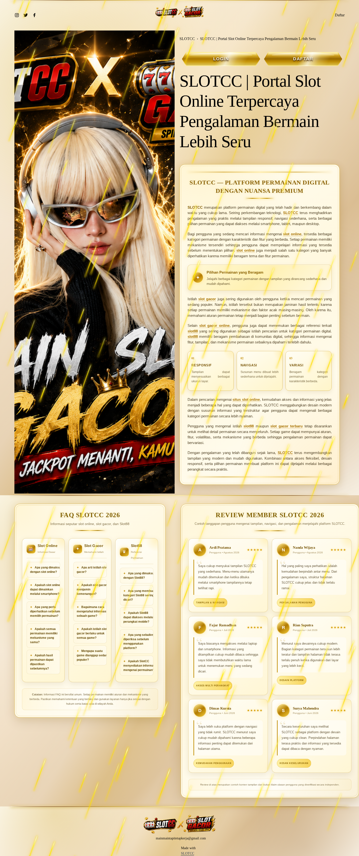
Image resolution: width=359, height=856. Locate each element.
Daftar (340, 15)
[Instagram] (16, 15)
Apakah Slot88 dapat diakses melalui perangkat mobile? (138, 617)
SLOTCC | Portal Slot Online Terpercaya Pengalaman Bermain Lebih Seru (258, 39)
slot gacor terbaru (286, 426)
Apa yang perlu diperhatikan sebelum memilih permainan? (45, 611)
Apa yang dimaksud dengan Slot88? (139, 575)
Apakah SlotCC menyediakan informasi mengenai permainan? (139, 666)
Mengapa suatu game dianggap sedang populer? (93, 655)
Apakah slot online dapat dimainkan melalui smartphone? (45, 589)
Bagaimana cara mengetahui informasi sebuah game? (92, 611)
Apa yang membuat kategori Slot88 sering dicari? (139, 595)
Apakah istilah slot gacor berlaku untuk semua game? (92, 633)
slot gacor (207, 299)
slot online (292, 234)
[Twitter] (25, 15)
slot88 (193, 331)
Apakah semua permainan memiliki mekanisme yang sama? (43, 635)
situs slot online (246, 399)
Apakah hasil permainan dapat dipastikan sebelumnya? (41, 662)
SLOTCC (187, 39)
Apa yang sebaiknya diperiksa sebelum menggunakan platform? (139, 641)
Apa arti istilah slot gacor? (92, 570)
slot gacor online (214, 325)
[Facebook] (34, 15)
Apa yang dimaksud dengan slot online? (46, 570)
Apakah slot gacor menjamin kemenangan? (92, 589)
